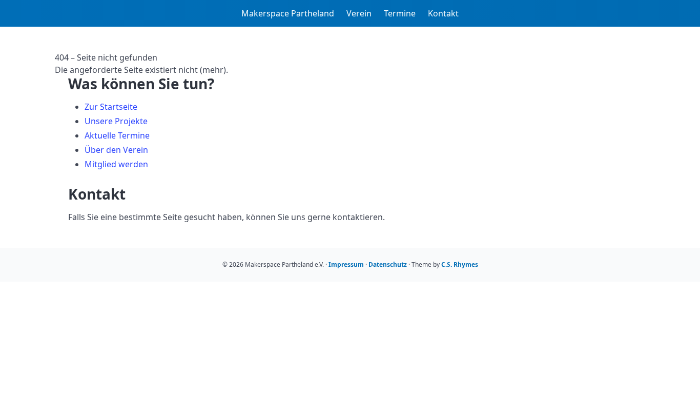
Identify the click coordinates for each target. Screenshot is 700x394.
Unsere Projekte (116, 121)
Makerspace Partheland (287, 13)
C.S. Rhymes (459, 264)
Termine (400, 13)
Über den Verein (116, 149)
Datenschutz (387, 264)
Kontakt (443, 13)
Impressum (346, 264)
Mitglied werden (116, 164)
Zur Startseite (111, 106)
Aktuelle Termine (117, 135)
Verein (359, 13)
